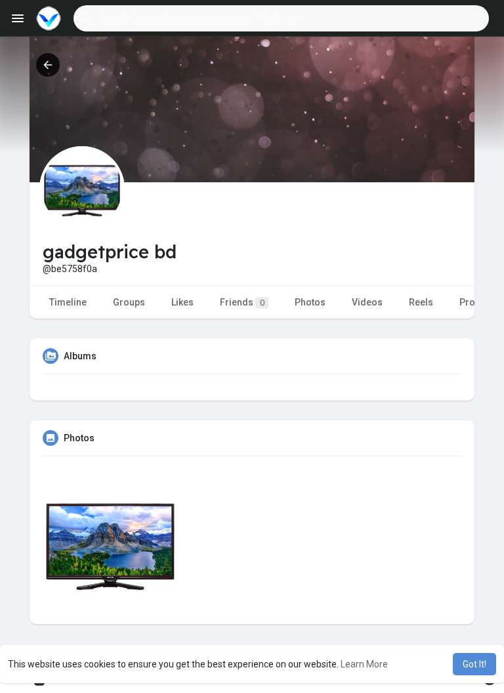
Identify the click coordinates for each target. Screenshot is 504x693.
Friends (242, 302)
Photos (310, 302)
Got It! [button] (474, 664)
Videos (367, 302)
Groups (129, 302)
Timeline (68, 302)
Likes (182, 302)
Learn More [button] (364, 664)
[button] (281, 18)
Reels (421, 302)
